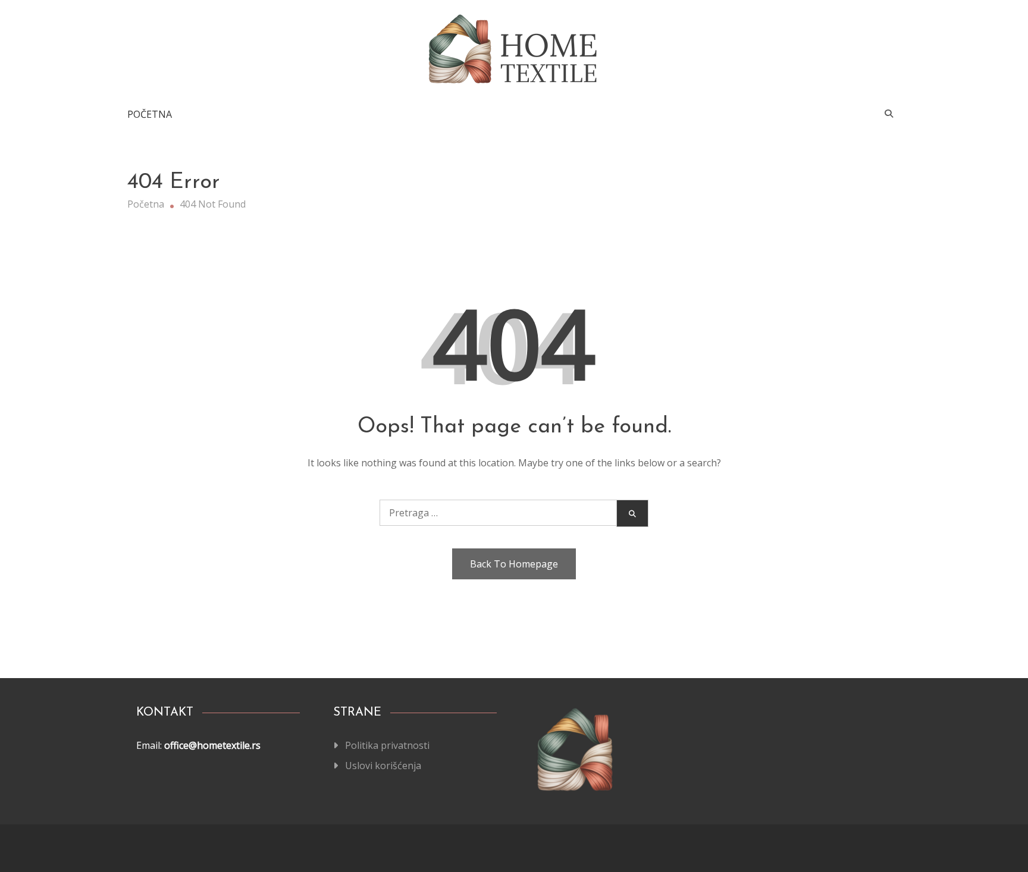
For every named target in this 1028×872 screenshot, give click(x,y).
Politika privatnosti (387, 745)
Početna (149, 114)
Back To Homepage (514, 563)
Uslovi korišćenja (383, 765)
